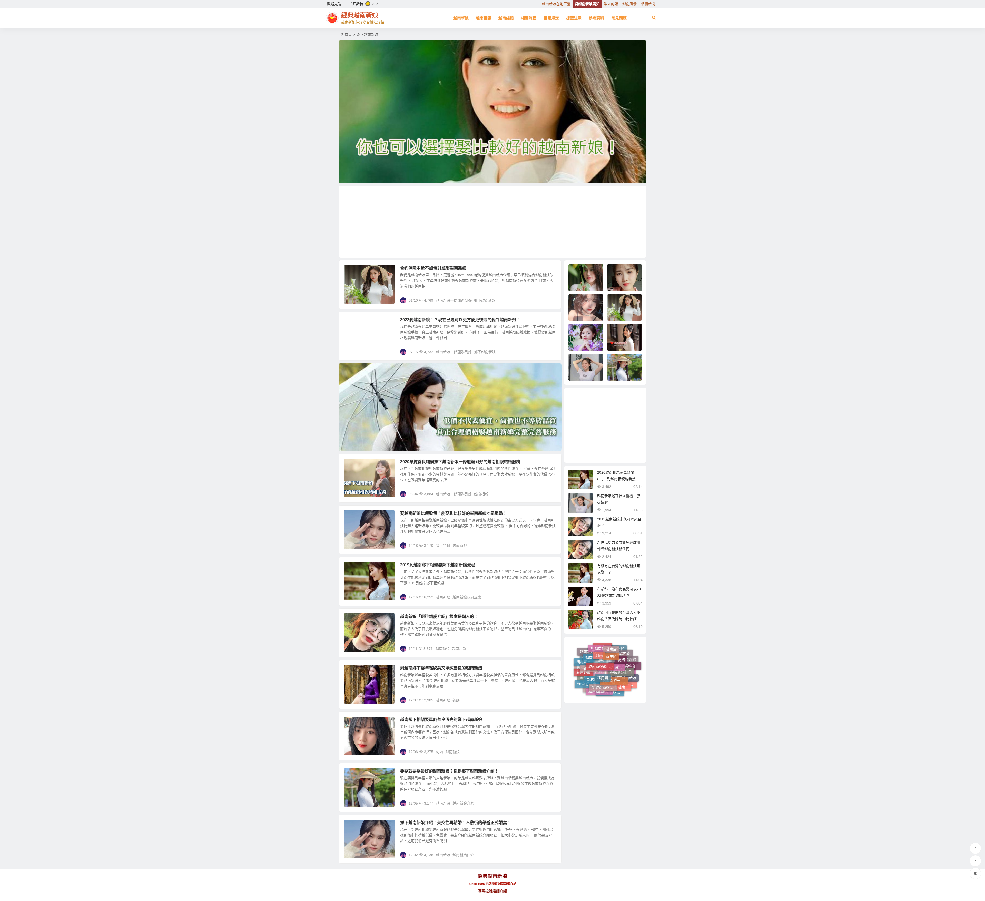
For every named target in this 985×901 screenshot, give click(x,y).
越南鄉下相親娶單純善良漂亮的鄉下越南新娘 (441, 719)
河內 (439, 752)
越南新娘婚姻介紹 (611, 661)
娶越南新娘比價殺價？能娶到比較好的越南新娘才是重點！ (453, 513)
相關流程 (528, 18)
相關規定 (551, 18)
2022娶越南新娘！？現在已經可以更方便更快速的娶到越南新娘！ (460, 320)
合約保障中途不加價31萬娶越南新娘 (433, 268)
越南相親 (483, 18)
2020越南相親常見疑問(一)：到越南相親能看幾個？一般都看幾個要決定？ (618, 478)
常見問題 (619, 18)
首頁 (348, 35)
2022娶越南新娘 (618, 656)
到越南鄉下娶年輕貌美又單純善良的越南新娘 (441, 668)
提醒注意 (574, 18)
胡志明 (627, 673)
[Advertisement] (492, 222)
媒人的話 (611, 4)
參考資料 (596, 18)
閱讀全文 (551, 300)
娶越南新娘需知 (587, 4)
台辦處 (602, 673)
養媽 (456, 700)
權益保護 (590, 679)
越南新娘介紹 (463, 803)
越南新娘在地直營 (556, 4)
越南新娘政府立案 (466, 597)
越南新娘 (461, 18)
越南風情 (629, 4)
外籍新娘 (592, 668)
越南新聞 (614, 672)
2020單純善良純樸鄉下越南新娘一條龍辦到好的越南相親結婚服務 (460, 462)
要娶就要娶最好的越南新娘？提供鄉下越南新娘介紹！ (449, 771)
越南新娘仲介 (463, 855)
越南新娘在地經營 (624, 668)
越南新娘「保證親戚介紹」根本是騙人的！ (439, 616)
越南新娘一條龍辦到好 (454, 300)
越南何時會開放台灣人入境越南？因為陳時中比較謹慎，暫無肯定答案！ (618, 618)
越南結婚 (506, 18)
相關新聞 (648, 4)
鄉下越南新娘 (485, 300)
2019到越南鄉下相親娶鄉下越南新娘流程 (437, 565)
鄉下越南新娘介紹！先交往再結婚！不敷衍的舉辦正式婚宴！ (455, 822)
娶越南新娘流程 (604, 651)
